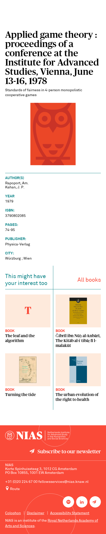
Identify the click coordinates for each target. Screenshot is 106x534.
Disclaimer (35, 513)
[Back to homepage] (37, 435)
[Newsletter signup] (95, 502)
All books (89, 280)
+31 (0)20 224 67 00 (21, 482)
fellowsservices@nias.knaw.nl (63, 482)
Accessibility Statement (69, 513)
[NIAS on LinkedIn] (81, 502)
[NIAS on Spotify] (68, 502)
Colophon (13, 513)
